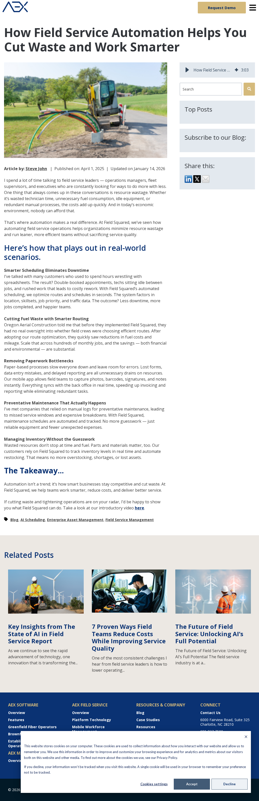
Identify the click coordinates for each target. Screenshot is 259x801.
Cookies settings (154, 784)
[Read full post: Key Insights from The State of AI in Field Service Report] (46, 612)
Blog (14, 519)
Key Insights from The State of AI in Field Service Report (41, 633)
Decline (229, 784)
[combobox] (211, 89)
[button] (187, 70)
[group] (217, 70)
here (139, 508)
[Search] (249, 89)
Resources (145, 726)
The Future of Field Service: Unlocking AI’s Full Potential (209, 633)
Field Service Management (129, 519)
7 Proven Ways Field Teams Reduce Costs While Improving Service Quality (129, 637)
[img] (236, 70)
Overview (16, 712)
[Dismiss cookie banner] (246, 737)
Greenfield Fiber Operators (32, 726)
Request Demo (222, 7)
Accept (192, 784)
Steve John (36, 168)
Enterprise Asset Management (75, 519)
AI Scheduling (32, 519)
